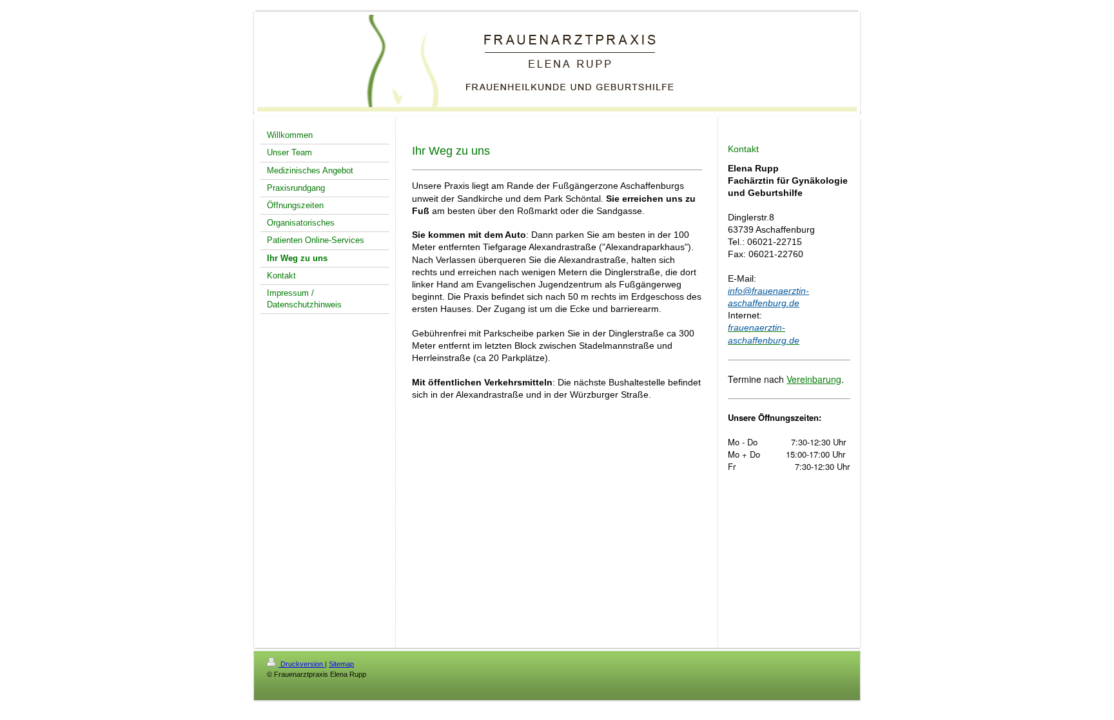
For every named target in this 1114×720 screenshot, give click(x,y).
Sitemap (341, 664)
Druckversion (301, 664)
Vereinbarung (814, 379)
